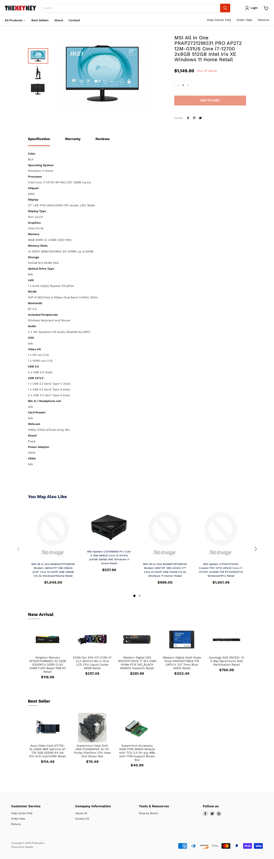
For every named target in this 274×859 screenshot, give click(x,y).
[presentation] (18, 549)
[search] (131, 8)
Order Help (244, 20)
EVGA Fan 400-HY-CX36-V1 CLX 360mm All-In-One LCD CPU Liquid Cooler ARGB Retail (92, 663)
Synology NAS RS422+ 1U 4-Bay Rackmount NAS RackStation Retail (226, 661)
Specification (39, 139)
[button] (134, 596)
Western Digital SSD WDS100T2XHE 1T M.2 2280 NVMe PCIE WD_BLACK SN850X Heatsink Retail (137, 663)
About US (81, 813)
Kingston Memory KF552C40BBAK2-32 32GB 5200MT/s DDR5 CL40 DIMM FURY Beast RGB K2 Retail (47, 664)
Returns (263, 20)
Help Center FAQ (219, 20)
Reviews (102, 139)
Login (254, 8)
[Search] (225, 8)
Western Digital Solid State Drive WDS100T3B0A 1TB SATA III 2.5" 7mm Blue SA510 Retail (182, 663)
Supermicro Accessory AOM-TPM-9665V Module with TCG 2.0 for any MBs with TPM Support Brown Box (137, 753)
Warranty (73, 139)
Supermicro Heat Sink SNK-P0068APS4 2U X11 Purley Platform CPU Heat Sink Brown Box (92, 751)
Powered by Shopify (22, 847)
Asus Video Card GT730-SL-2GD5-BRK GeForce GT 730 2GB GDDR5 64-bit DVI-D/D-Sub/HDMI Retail (47, 751)
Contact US (82, 819)
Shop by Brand (148, 813)
